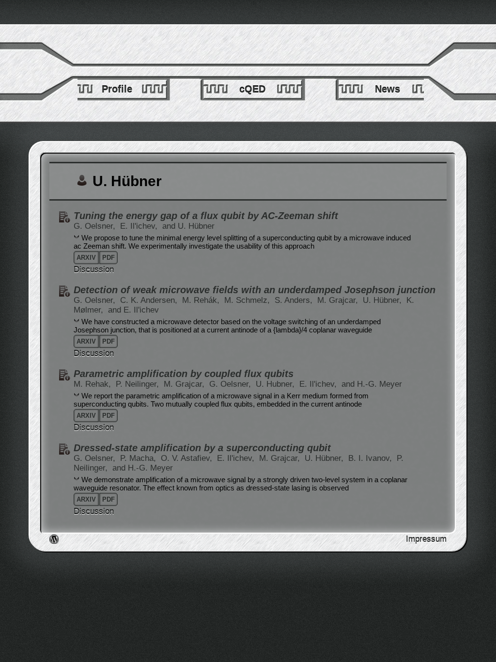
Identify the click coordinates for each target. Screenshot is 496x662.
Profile (117, 89)
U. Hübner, (383, 300)
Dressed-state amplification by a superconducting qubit (202, 447)
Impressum (426, 539)
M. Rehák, (202, 300)
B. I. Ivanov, (371, 458)
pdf (108, 257)
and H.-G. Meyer (371, 384)
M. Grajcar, (338, 300)
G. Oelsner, (96, 226)
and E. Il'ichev (133, 310)
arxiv (86, 257)
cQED (252, 89)
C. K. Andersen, (150, 300)
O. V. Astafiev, (188, 458)
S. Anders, (295, 300)
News (387, 89)
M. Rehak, (93, 384)
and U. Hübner (188, 226)
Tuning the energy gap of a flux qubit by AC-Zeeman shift (206, 215)
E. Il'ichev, (140, 226)
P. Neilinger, (138, 384)
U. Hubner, (276, 384)
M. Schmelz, (248, 300)
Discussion (94, 269)
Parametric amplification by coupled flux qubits (184, 373)
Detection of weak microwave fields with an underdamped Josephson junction (254, 289)
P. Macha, (139, 458)
